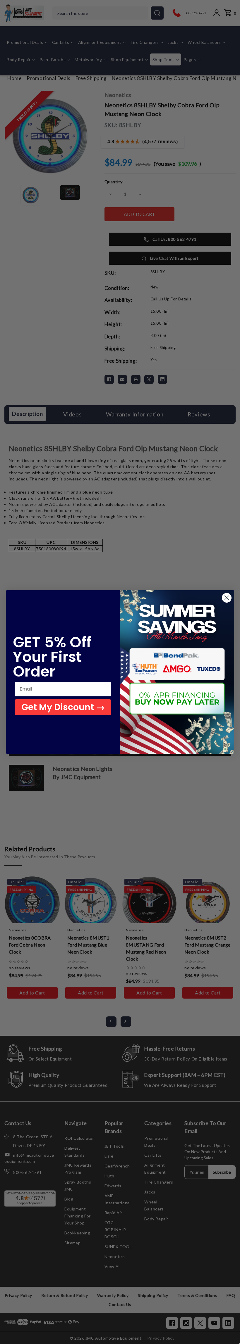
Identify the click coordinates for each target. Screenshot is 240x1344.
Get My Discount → (63, 707)
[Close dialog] (227, 598)
